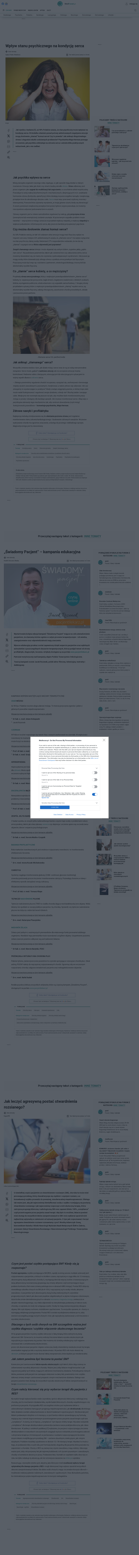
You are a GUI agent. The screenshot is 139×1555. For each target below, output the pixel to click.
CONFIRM (55, 807)
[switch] (94, 772)
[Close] (105, 741)
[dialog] (69, 777)
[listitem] (69, 768)
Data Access (69, 814)
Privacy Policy (81, 814)
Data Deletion (58, 814)
